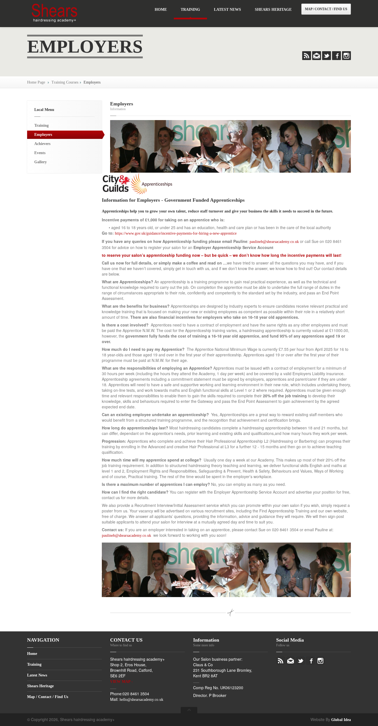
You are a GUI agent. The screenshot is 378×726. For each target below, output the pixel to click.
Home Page (36, 82)
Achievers (42, 144)
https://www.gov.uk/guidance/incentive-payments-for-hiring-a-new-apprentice (176, 233)
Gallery (40, 162)
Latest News (227, 9)
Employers (92, 82)
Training (190, 9)
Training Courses (64, 82)
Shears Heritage (273, 9)
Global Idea (341, 720)
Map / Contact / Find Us (326, 9)
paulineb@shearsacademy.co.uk (274, 242)
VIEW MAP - (121, 682)
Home (161, 9)
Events (39, 153)
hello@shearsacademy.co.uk (141, 700)
